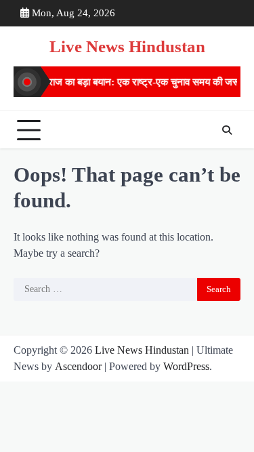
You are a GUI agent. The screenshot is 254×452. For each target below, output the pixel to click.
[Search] (227, 130)
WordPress (186, 366)
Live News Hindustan (127, 46)
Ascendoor (78, 366)
